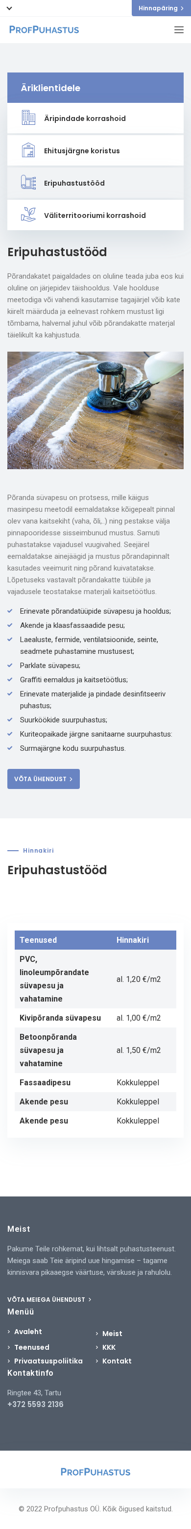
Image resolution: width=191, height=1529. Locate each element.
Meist (112, 1333)
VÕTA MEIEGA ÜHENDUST (47, 1299)
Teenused (31, 1347)
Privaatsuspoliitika (48, 1361)
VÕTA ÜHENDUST (40, 779)
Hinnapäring (158, 8)
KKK (109, 1347)
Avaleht (28, 1332)
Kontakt (117, 1361)
